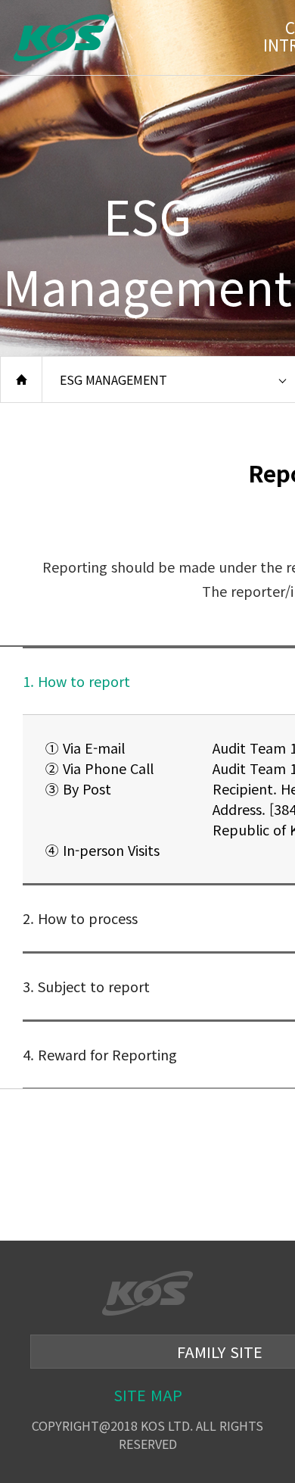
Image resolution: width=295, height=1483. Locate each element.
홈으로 (21, 379)
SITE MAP (147, 1395)
